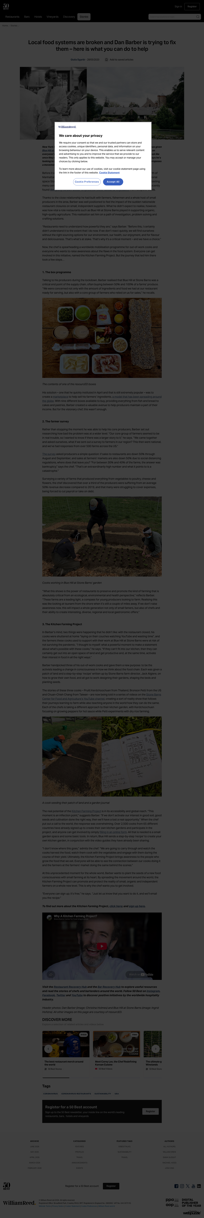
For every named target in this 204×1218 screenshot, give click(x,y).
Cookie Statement (109, 172)
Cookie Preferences (87, 181)
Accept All (113, 181)
